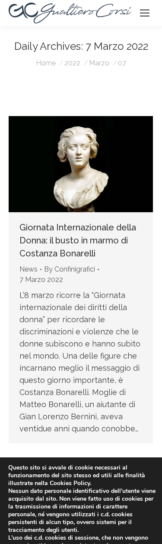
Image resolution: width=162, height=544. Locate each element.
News (28, 269)
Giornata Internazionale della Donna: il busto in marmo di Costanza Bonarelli (77, 240)
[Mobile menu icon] (144, 13)
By (69, 269)
